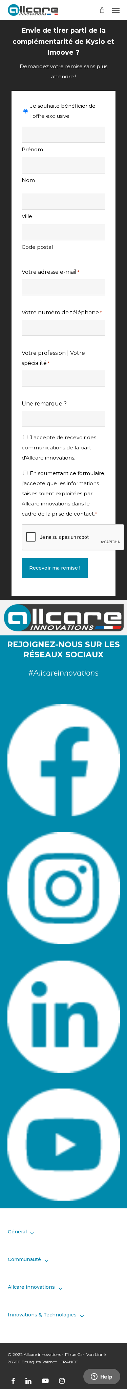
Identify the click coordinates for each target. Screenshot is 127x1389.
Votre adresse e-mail (50, 272)
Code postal (37, 247)
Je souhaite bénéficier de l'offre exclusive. (63, 111)
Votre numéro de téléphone (62, 312)
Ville (27, 216)
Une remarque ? (44, 403)
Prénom (32, 149)
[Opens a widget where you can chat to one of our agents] (101, 1377)
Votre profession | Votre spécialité (53, 358)
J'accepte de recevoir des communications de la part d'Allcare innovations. (59, 447)
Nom (28, 180)
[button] (116, 10)
